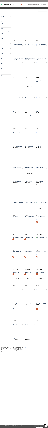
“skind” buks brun (15, 338)
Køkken (2, 48)
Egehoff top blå (27, 268)
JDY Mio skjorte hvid (15, 94)
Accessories (2, 16)
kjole (1, 46)
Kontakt (13, 425)
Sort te (2, 60)
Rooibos (2, 55)
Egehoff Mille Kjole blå (28, 286)
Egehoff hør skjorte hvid (39, 181)
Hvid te (2, 38)
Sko (1, 58)
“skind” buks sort (27, 338)
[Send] (21, 4)
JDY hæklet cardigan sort (39, 111)
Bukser (2, 21)
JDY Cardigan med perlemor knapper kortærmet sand (29, 59)
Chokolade (2, 23)
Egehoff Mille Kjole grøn (39, 286)
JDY (1, 43)
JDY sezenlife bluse (39, 146)
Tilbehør (2, 68)
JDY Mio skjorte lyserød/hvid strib (29, 94)
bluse (1, 18)
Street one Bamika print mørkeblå (41, 251)
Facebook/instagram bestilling (5, 31)
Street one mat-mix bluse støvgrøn (17, 181)
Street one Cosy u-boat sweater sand (30, 111)
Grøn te (2, 36)
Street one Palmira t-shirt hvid (17, 303)
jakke (1, 41)
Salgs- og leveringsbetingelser (6, 425)
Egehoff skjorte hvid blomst (28, 181)
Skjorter (2, 56)
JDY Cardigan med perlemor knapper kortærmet (41, 59)
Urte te (2, 75)
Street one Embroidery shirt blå (17, 216)
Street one (2, 65)
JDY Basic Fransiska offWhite (29, 76)
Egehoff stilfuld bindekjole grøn (17, 251)
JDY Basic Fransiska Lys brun (17, 76)
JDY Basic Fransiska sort (39, 76)
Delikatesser (2, 26)
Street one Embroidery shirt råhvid (29, 216)
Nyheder (2, 53)
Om (21, 425)
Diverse (2, 28)
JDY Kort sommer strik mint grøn (40, 216)
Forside (2, 33)
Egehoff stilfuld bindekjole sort (29, 251)
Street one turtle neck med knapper (17, 146)
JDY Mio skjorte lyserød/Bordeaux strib (41, 94)
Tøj (1, 70)
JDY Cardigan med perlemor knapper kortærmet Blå (18, 59)
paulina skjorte (26, 321)
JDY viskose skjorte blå (16, 111)
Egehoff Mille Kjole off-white (40, 268)
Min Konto (18, 425)
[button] (33, 4)
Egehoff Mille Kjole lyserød (16, 286)
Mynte (2, 50)
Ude (1, 73)
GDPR (15, 425)
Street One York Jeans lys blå (29, 146)
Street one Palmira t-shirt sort (29, 303)
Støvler (2, 63)
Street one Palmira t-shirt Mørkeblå (41, 303)
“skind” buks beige (38, 321)
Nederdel (2, 51)
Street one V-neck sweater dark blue (18, 321)
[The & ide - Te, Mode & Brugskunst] (6, 4)
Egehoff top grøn (15, 268)
